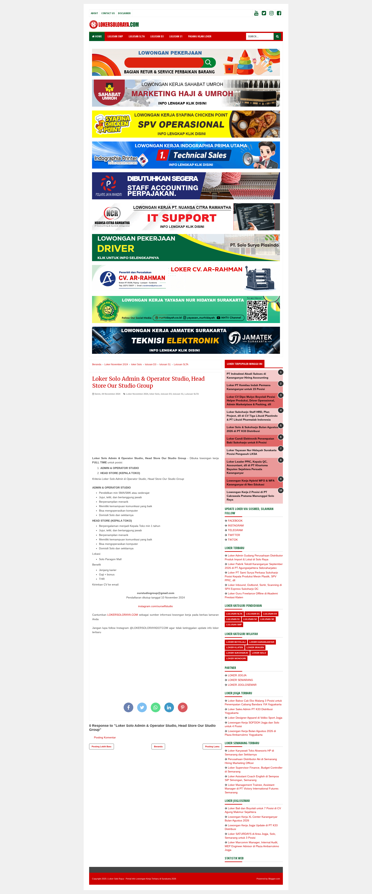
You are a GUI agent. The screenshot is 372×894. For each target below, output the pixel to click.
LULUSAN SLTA (137, 36)
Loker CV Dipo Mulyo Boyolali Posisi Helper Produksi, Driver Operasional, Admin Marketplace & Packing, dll (251, 400)
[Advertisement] (155, 424)
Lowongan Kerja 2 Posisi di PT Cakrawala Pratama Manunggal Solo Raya (250, 495)
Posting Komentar (105, 737)
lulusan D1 (253, 614)
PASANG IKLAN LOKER (199, 36)
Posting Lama (212, 746)
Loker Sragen (255, 647)
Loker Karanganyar (261, 642)
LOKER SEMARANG (240, 679)
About (94, 13)
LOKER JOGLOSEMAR (242, 684)
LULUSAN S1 (175, 36)
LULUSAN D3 (157, 36)
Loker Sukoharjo (237, 653)
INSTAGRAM (236, 525)
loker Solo (154, 394)
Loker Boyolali (236, 642)
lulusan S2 (250, 619)
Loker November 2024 (137, 394)
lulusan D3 (166, 394)
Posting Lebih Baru (101, 746)
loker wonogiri (236, 658)
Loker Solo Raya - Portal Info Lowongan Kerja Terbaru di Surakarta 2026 (142, 879)
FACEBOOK (235, 520)
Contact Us (108, 13)
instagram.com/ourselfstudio (155, 606)
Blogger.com (274, 879)
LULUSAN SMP (115, 36)
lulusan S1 (178, 394)
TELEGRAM (235, 530)
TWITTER (234, 535)
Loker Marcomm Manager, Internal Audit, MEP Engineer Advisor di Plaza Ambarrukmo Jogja (252, 846)
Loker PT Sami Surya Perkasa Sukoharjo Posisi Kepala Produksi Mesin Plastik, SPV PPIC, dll (251, 576)
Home (98, 36)
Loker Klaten (234, 647)
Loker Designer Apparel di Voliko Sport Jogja (255, 717)
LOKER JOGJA (237, 675)
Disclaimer (124, 13)
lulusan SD (267, 619)
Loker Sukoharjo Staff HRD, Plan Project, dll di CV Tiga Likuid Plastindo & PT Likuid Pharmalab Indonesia (252, 415)
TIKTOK (233, 539)
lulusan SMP (234, 624)
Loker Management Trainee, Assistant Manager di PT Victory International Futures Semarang (251, 788)
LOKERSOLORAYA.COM (122, 614)
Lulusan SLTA (192, 394)
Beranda (158, 746)
